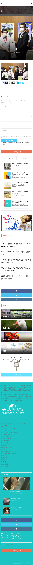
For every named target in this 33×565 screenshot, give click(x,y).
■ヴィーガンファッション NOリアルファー (13, 535)
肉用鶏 (13, 186)
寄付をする (17, 152)
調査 (2, 459)
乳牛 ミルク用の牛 (15, 205)
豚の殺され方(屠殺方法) (17, 498)
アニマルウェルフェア (20, 177)
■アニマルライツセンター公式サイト (11, 533)
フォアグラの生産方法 (16, 508)
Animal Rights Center (13, 493)
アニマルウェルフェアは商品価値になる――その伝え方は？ (15, 269)
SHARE (23, 83)
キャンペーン (14, 166)
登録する (17, 375)
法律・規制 (4, 451)
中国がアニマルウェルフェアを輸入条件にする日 (16, 253)
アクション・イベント (7, 428)
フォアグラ (4, 440)
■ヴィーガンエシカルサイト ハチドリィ (12, 539)
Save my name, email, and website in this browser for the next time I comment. (16, 137)
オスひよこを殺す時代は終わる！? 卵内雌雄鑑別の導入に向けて (16, 261)
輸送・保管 (4, 464)
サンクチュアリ (5, 438)
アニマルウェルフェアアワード (20, 182)
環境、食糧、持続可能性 (7, 453)
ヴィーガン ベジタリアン (7, 432)
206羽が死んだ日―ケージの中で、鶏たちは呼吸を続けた (16, 277)
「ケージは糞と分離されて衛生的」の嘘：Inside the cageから (16, 245)
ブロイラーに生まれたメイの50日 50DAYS (20, 192)
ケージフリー (4, 436)
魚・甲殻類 (4, 466)
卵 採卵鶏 (20, 178)
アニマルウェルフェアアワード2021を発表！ (20, 201)
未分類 (3, 449)
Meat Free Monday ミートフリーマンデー (11, 424)
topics (14, 177)
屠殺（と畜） (24, 185)
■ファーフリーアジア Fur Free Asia (11, 537)
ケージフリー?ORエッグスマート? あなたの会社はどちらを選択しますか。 (20, 174)
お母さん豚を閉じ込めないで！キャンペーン (20, 164)
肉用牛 (3, 455)
